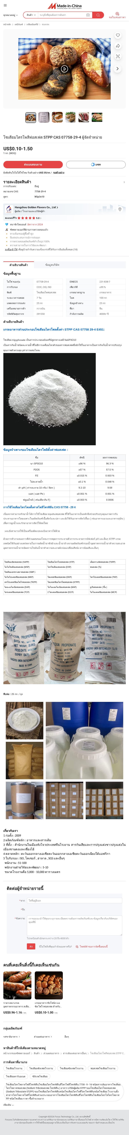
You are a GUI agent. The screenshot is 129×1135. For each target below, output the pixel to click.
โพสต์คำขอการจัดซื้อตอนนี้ (92, 946)
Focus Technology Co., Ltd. (67, 1116)
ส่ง (31, 946)
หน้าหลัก (7, 24)
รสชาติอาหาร (10, 1036)
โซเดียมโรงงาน (14, 1068)
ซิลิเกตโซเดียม (40, 1076)
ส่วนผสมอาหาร (42, 1036)
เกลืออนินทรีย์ (32, 24)
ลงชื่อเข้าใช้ (11, 249)
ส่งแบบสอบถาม (33, 164)
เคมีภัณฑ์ (19, 24)
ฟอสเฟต (45, 24)
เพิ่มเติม (7, 1104)
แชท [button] (98, 164)
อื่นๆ (66, 1036)
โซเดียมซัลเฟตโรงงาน (41, 1068)
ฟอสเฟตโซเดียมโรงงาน (103, 1068)
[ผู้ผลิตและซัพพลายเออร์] (64, 6)
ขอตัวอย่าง (58, 172)
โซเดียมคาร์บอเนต (15, 1076)
